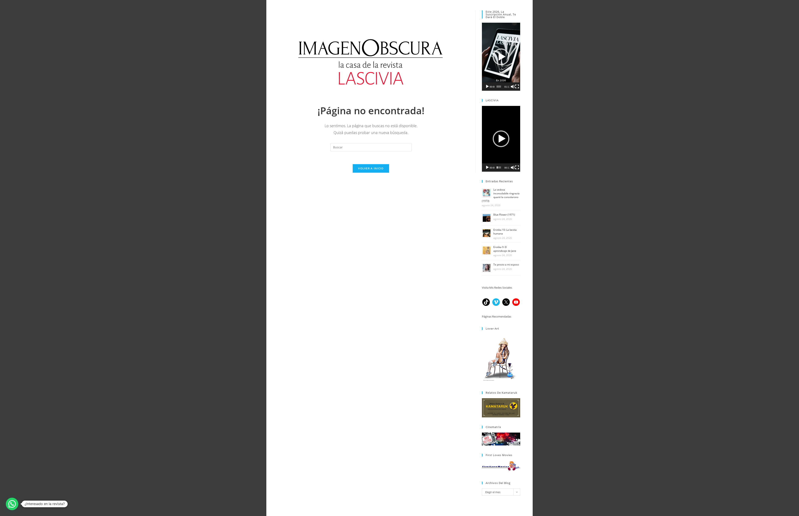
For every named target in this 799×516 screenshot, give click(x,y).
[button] (501, 56)
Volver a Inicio (371, 168)
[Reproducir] (487, 86)
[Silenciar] (513, 86)
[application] (501, 57)
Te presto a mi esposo (506, 264)
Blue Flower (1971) (504, 214)
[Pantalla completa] (517, 86)
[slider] (499, 87)
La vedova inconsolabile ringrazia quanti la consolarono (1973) (501, 195)
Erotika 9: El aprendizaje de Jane (504, 249)
